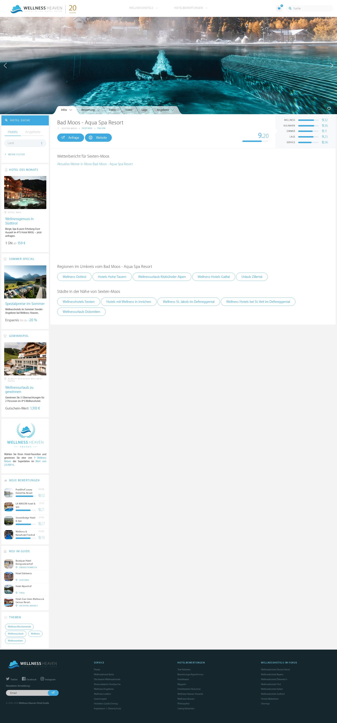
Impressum (99, 708)
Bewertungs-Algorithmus (190, 674)
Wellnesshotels (141, 7)
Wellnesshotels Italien (272, 689)
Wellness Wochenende (19, 626)
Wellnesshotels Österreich (274, 679)
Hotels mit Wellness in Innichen (128, 302)
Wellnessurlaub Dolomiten (81, 312)
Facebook (31, 679)
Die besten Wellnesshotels (107, 679)
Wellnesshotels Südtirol (273, 693)
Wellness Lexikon (102, 693)
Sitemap (265, 703)
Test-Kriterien (184, 669)
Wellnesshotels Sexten (79, 302)
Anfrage (73, 138)
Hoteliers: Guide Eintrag (106, 703)
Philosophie (183, 703)
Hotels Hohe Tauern (112, 277)
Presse (97, 669)
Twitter (14, 679)
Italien (101, 128)
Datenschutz (114, 708)
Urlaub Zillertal (252, 277)
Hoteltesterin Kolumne (189, 689)
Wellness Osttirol (74, 277)
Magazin (181, 684)
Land (11, 143)
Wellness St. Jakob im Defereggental (188, 302)
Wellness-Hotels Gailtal (214, 277)
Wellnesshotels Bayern (272, 674)
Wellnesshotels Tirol (271, 684)
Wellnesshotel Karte (104, 674)
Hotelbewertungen (189, 7)
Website (101, 138)
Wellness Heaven (186, 698)
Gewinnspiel (100, 698)
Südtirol (87, 128)
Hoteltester (183, 679)
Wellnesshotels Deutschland (275, 669)
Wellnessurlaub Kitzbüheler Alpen (162, 277)
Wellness (35, 633)
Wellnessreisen (15, 640)
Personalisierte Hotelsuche (107, 684)
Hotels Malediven (270, 698)
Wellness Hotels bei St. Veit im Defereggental (258, 302)
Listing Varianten (185, 708)
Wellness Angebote (104, 689)
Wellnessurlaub (16, 633)
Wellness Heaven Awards (190, 693)
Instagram (50, 679)
